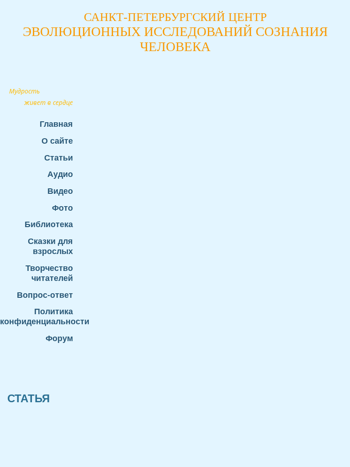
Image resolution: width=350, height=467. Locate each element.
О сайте (57, 140)
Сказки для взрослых (50, 246)
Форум (59, 338)
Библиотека (49, 224)
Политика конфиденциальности (41, 316)
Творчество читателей (49, 273)
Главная (56, 124)
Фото (62, 208)
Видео (60, 191)
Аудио (60, 174)
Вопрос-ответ (45, 295)
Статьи (58, 157)
